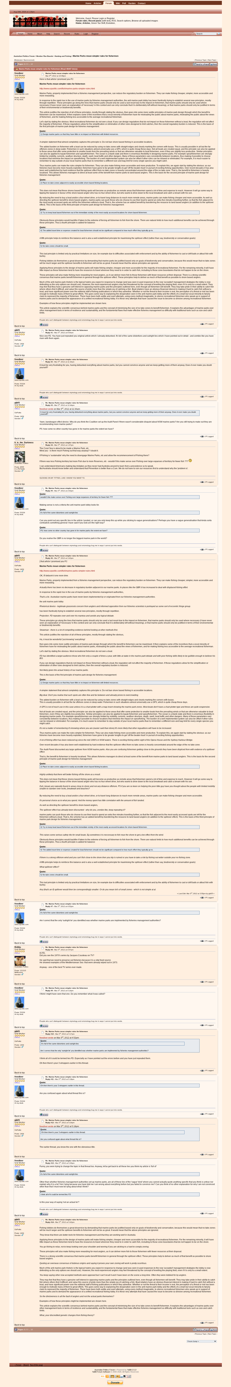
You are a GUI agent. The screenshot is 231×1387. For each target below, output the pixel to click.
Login (101, 18)
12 (32, 64)
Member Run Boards (44, 56)
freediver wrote (46, 409)
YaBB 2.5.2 (131, 1370)
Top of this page (36, 1365)
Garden (131, 3)
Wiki (118, 3)
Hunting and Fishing (63, 56)
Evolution (110, 23)
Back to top (20, 326)
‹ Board (26, 1365)
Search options (124, 21)
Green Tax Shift (98, 23)
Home (88, 3)
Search (57, 34)
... (29, 64)
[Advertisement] (115, 43)
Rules (77, 34)
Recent (66, 34)
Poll (124, 3)
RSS (114, 21)
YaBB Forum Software (101, 1372)
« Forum (18, 1365)
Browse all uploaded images (145, 21)
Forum (109, 3)
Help (48, 34)
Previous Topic (200, 60)
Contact (141, 3)
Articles (97, 3)
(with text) (106, 21)
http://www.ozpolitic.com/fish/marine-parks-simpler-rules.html (67, 88)
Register (111, 18)
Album (40, 34)
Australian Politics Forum (24, 56)
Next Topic (212, 60)
